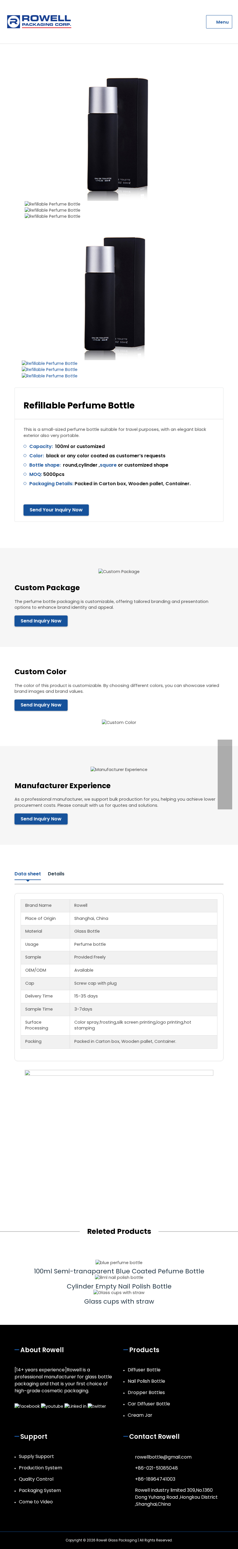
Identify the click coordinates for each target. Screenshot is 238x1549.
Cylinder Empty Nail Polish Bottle (119, 1286)
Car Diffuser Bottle (149, 1403)
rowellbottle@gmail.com (163, 1457)
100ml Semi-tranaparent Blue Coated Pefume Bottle (119, 1271)
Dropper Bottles (146, 1392)
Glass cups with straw (119, 1301)
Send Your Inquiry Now (56, 509)
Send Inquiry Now (41, 621)
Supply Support (36, 1456)
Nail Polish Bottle (146, 1381)
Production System (40, 1467)
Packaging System (40, 1490)
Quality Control (36, 1479)
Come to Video (36, 1501)
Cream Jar (140, 1415)
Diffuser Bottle (144, 1369)
